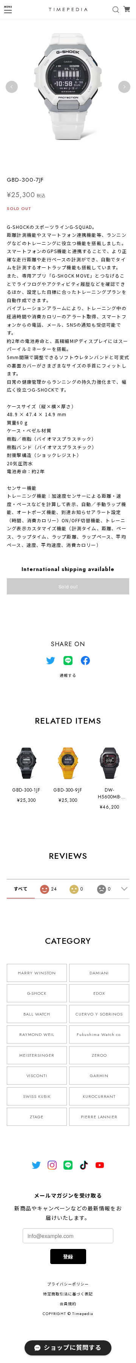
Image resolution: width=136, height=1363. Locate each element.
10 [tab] (102, 162)
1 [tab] (34, 162)
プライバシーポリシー (68, 1284)
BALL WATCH (36, 1014)
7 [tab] (79, 162)
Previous (12, 87)
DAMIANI (99, 973)
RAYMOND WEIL (36, 1034)
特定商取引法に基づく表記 (68, 1294)
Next (124, 87)
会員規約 (68, 1304)
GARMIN (99, 1076)
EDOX (99, 993)
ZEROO (99, 1055)
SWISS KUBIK (37, 1096)
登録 (68, 1256)
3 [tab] (49, 162)
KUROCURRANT (99, 1096)
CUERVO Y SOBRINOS (99, 1014)
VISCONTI (37, 1076)
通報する (68, 675)
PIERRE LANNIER (99, 1117)
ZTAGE (36, 1117)
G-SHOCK (37, 993)
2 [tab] (41, 162)
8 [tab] (87, 162)
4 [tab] (57, 162)
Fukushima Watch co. (99, 1034)
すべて (21, 889)
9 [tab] (94, 162)
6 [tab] (72, 162)
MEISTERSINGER (36, 1055)
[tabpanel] (68, 87)
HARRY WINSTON (37, 973)
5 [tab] (64, 162)
